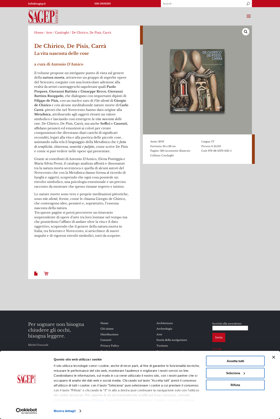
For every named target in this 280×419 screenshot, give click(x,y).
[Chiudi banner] (273, 357)
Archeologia (164, 328)
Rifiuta (235, 385)
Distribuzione (109, 334)
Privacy (98, 400)
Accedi (216, 348)
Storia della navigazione (171, 339)
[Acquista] (47, 276)
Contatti (105, 339)
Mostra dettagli (65, 411)
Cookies (83, 400)
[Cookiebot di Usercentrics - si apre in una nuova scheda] (26, 411)
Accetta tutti (235, 361)
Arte (49, 32)
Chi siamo (107, 328)
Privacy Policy (109, 345)
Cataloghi (62, 32)
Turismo (162, 345)
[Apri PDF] (36, 276)
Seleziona (233, 373)
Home (38, 32)
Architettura (164, 323)
